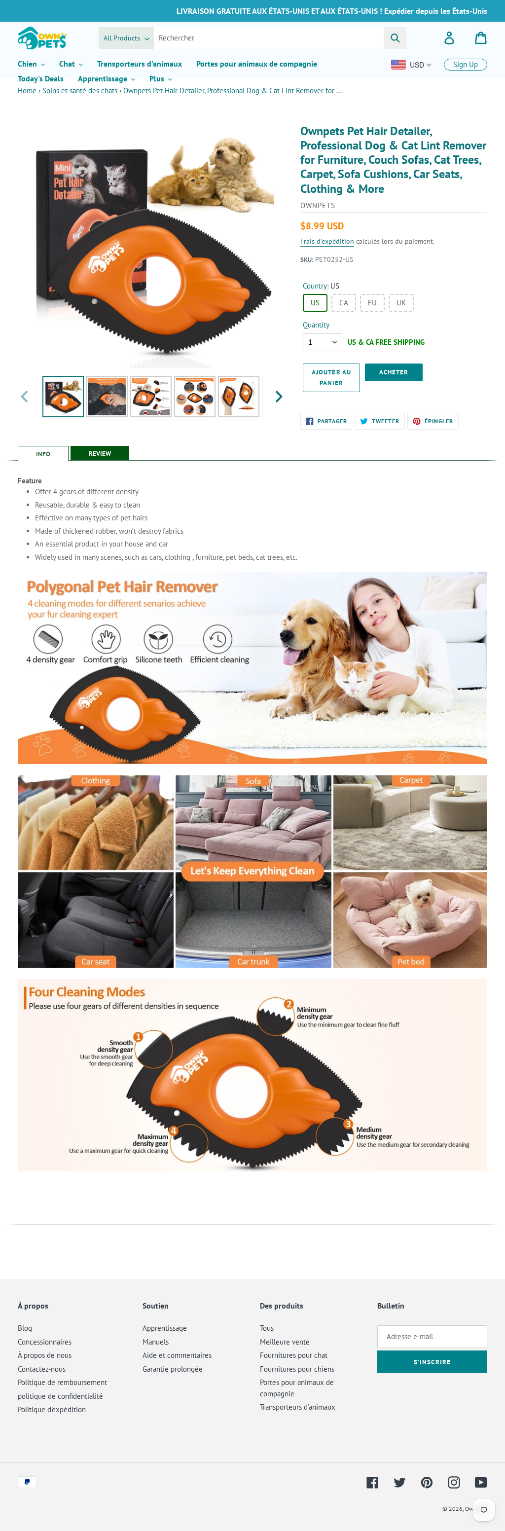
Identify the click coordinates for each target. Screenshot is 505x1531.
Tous (267, 1328)
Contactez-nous (42, 1369)
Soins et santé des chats (79, 90)
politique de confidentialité (60, 1396)
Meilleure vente (285, 1342)
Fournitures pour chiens (297, 1369)
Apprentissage (165, 1328)
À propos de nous (45, 1355)
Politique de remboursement (62, 1382)
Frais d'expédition (327, 241)
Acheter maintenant (393, 374)
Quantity (316, 324)
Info (43, 454)
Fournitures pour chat (293, 1355)
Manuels (156, 1342)
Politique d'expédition (52, 1409)
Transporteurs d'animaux (297, 1407)
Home (27, 90)
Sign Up (465, 64)
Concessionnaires (45, 1342)
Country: (321, 286)
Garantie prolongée (173, 1369)
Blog (25, 1328)
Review (100, 453)
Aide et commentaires (177, 1355)
